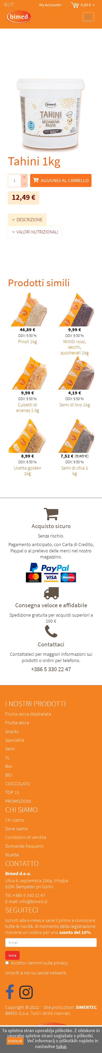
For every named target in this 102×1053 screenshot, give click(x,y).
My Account (49, 4)
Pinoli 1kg (27, 341)
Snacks (12, 731)
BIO (8, 775)
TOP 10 (12, 792)
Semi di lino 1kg (74, 405)
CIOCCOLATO (17, 784)
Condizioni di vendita (25, 837)
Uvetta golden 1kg (27, 471)
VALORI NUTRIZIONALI (36, 232)
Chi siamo (14, 820)
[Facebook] (9, 996)
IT (12, 4)
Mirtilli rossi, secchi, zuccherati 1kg (75, 347)
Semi (10, 749)
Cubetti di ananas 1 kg (27, 407)
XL (7, 757)
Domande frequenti (24, 846)
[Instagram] (26, 996)
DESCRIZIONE (28, 220)
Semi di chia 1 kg (74, 471)
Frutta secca (17, 722)
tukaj (61, 1046)
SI (5, 4)
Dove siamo (16, 829)
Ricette (12, 855)
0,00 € (87, 4)
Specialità (14, 740)
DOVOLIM (15, 1041)
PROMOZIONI (18, 801)
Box (8, 766)
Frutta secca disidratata (28, 714)
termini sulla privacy (48, 963)
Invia (12, 955)
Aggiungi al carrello (64, 180)
